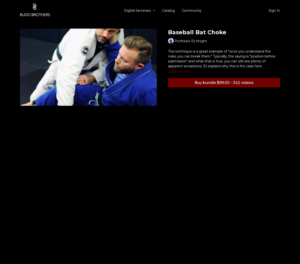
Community (192, 10)
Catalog (168, 10)
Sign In (274, 10)
